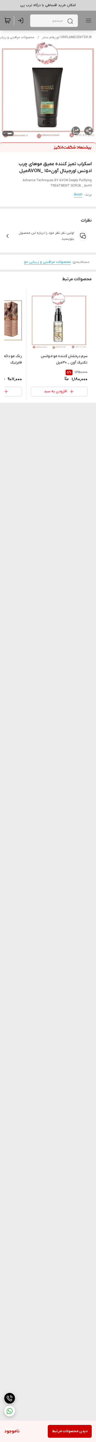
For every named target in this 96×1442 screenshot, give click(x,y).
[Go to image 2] (4, 133)
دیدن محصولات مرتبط (69, 1431)
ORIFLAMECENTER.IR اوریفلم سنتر (67, 37)
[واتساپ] (9, 1411)
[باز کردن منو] (87, 20)
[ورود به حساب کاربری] (21, 20)
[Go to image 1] (9, 133)
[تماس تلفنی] (9, 1398)
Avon (78, 194)
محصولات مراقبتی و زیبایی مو (47, 261)
